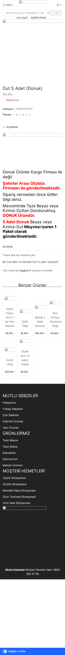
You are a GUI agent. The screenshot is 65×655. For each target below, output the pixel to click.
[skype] (29, 114)
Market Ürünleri (13, 465)
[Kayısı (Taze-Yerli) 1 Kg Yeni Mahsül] (10, 301)
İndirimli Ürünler (13, 421)
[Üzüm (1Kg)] (10, 352)
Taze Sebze (10, 446)
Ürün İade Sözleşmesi (17, 503)
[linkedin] (23, 114)
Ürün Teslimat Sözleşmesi (19, 496)
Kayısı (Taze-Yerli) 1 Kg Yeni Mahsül (10, 317)
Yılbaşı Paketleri (13, 409)
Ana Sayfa (22, 17)
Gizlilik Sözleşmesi (15, 484)
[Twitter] (13, 114)
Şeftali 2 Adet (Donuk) (40, 322)
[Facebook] (16, 114)
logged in (25, 270)
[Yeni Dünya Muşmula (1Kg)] (55, 305)
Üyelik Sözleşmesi (14, 478)
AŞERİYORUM (38, 17)
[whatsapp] (26, 114)
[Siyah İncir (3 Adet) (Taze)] (25, 344)
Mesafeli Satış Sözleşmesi (19, 490)
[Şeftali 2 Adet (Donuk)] (40, 310)
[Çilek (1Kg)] (25, 314)
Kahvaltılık (9, 453)
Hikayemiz (9, 402)
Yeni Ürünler (11, 427)
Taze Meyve (10, 440)
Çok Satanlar (11, 415)
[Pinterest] (19, 114)
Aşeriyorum (10, 459)
